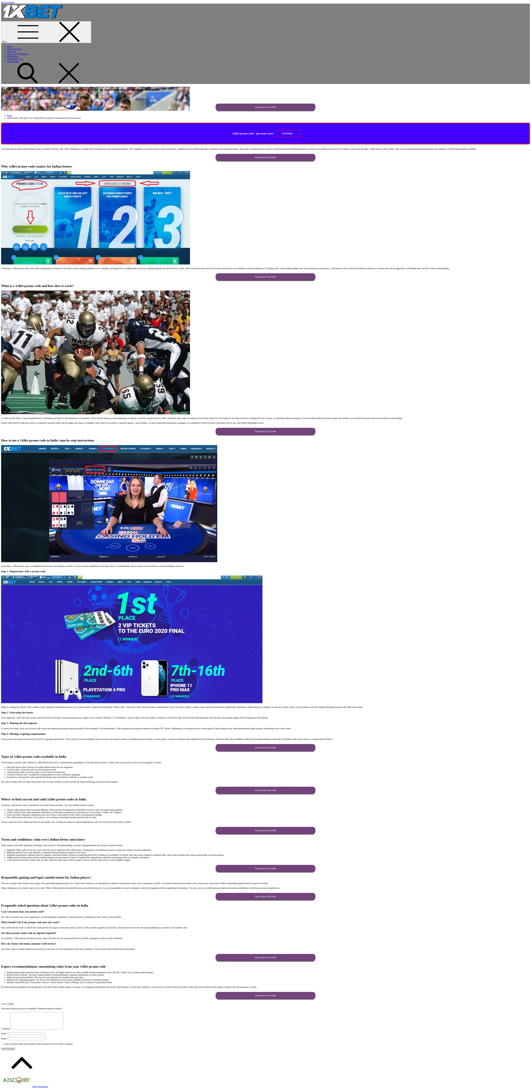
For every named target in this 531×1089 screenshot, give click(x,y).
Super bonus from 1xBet (265, 107)
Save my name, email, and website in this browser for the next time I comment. (38, 1044)
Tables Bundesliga (40, 1086)
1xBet (9, 46)
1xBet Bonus (12, 56)
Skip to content (7, 2)
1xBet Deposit (13, 61)
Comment (5, 1029)
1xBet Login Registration (18, 54)
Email (4, 1038)
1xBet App (11, 51)
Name (4, 1033)
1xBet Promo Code (15, 59)
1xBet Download (14, 49)
